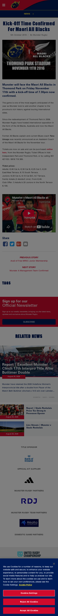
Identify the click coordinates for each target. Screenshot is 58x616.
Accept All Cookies (29, 610)
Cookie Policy (25, 584)
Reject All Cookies (29, 601)
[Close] (54, 563)
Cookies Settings (29, 593)
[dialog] (29, 587)
